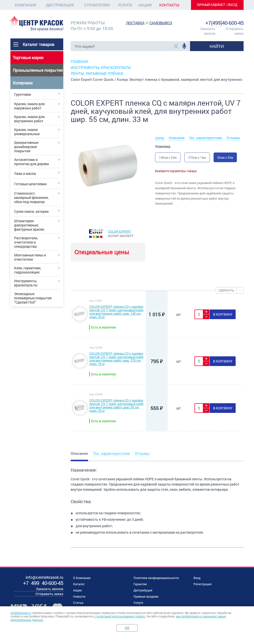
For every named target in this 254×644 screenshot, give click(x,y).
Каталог (79, 584)
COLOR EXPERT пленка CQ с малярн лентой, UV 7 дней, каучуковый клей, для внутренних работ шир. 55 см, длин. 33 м (116, 405)
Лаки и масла (25, 173)
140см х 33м (168, 157)
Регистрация (202, 584)
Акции (145, 4)
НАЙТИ (217, 46)
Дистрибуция (60, 4)
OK (127, 627)
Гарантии (140, 584)
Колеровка (23, 82)
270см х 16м (197, 157)
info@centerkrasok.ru (227, 17)
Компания (25, 4)
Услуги (125, 4)
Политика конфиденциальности (156, 578)
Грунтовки (22, 94)
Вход (196, 578)
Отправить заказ (235, 31)
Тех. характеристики (205, 137)
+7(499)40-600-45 (224, 22)
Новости (79, 596)
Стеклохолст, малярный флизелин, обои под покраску (31, 197)
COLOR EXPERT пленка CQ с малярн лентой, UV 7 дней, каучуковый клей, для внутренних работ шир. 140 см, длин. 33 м (116, 311)
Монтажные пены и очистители (30, 257)
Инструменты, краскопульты (25, 282)
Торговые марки (28, 57)
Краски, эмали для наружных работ (29, 105)
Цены (159, 137)
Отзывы (233, 137)
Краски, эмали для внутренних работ (29, 118)
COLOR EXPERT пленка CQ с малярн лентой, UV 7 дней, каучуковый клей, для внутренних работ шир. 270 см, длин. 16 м (116, 358)
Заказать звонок (207, 31)
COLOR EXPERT (119, 231)
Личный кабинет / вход (217, 5)
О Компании (82, 578)
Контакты (169, 4)
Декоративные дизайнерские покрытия (26, 146)
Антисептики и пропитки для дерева (31, 161)
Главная (79, 61)
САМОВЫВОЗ (160, 22)
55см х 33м (225, 157)
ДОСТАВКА (135, 22)
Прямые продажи (146, 596)
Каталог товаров (38, 44)
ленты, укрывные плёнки (97, 73)
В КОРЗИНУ (222, 314)
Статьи (78, 603)
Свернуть (226, 290)
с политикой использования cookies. (120, 616)
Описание (177, 137)
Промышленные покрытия (38, 70)
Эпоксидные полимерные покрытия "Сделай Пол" (33, 298)
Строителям (97, 4)
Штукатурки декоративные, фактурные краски (29, 225)
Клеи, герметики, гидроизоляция (27, 270)
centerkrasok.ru (20, 613)
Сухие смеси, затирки (31, 211)
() (43, 583)
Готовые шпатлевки (30, 184)
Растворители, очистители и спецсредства (26, 242)
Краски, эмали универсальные (27, 131)
